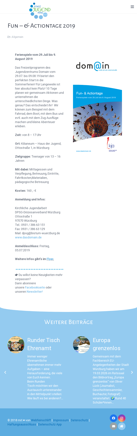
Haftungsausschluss (22, 424)
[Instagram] (121, 418)
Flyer (50, 259)
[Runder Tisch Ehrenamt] (16, 344)
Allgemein (17, 37)
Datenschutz (79, 420)
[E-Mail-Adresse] (113, 426)
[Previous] (5, 372)
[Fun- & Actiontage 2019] (97, 104)
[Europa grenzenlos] (81, 344)
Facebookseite (35, 287)
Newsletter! (35, 291)
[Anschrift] (121, 426)
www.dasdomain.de (28, 237)
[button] (132, 6)
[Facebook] (113, 418)
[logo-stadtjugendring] (40, 11)
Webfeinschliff (41, 420)
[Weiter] (131, 372)
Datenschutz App (50, 424)
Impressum (61, 420)
